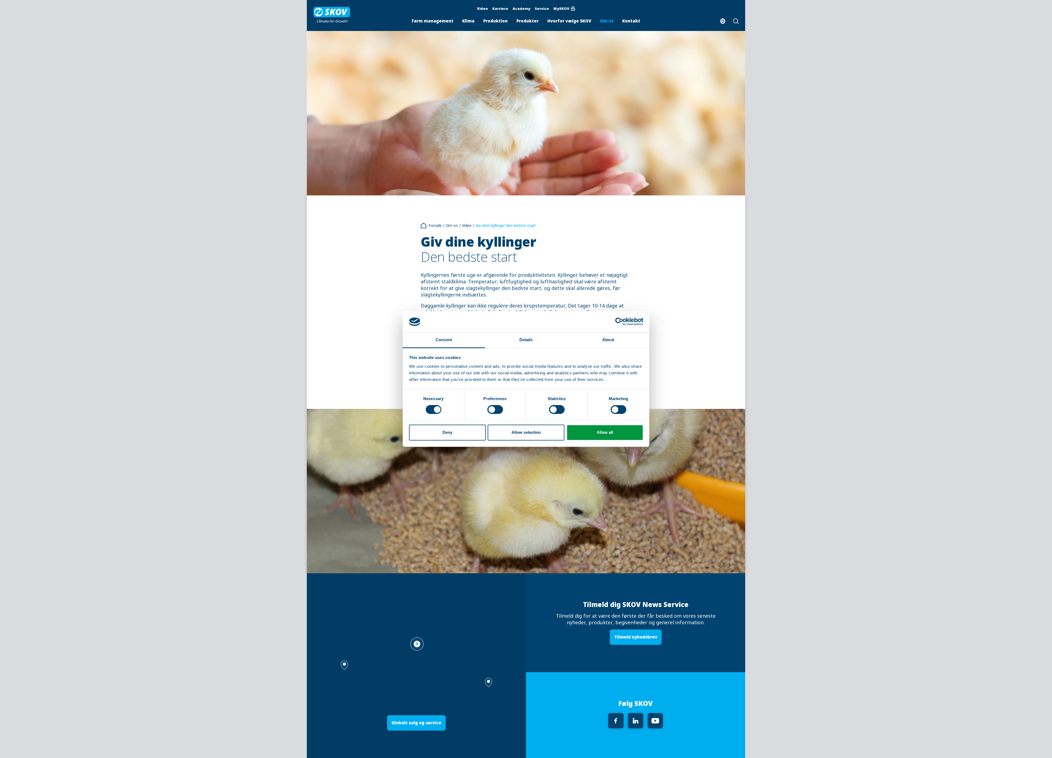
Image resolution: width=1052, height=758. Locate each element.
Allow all (605, 432)
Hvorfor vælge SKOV (569, 21)
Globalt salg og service (416, 723)
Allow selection (526, 432)
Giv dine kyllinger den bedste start (506, 225)
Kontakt (631, 21)
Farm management (432, 21)
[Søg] (738, 21)
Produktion (495, 21)
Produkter (527, 21)
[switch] (495, 409)
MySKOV (561, 8)
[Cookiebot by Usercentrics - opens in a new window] (619, 322)
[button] (488, 682)
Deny (447, 432)
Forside (435, 225)
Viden (482, 8)
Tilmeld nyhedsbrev (635, 637)
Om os (606, 21)
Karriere (500, 8)
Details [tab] (526, 339)
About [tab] (608, 339)
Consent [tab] (444, 339)
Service (542, 8)
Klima (468, 21)
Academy (521, 8)
